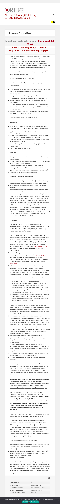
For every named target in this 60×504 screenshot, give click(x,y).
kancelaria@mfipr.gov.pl (41, 246)
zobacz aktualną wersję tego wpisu (30, 47)
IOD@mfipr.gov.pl (39, 255)
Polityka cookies (34, 501)
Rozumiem (25, 501)
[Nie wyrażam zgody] (58, 500)
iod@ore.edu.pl (14, 263)
